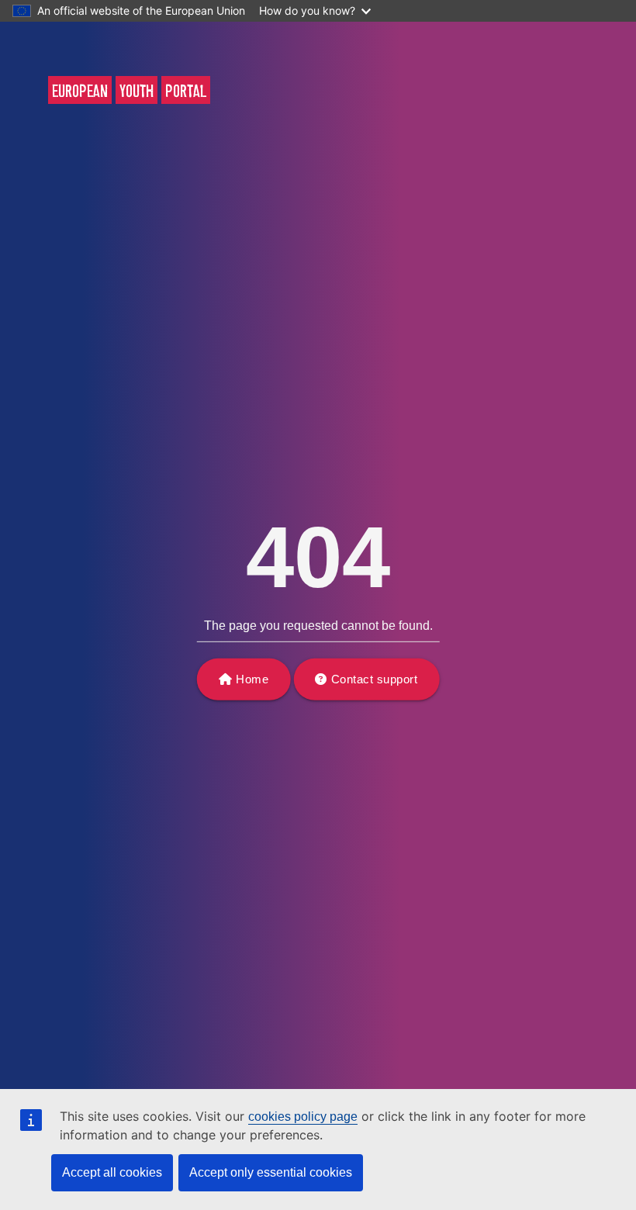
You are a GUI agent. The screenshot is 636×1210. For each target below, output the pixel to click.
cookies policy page (303, 1116)
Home (252, 679)
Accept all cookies (112, 1172)
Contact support (374, 679)
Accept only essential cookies (270, 1172)
